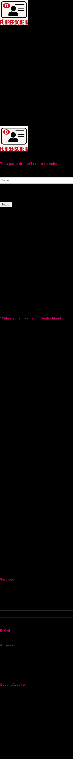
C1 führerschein (24, 72)
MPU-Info (6, 98)
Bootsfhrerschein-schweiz (39, 90)
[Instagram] (36, 574)
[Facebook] (36, 416)
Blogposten (8, 111)
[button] (9, 29)
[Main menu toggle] (7, 154)
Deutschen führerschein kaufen (21, 600)
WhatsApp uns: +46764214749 (20, 123)
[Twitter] (36, 490)
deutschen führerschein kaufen (21, 50)
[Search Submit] (4, 192)
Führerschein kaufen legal (30, 41)
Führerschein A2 (11, 58)
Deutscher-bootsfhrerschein (41, 83)
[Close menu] (5, 217)
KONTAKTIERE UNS (14, 105)
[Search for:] (36, 189)
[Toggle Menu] (17, 28)
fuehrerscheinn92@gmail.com (20, 636)
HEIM (3, 29)
